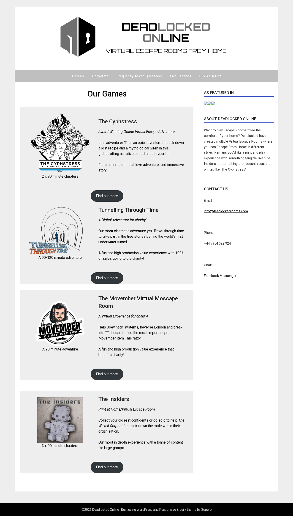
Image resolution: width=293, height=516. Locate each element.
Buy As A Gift (210, 76)
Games (78, 76)
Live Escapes (180, 76)
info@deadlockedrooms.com (226, 211)
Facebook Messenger (220, 276)
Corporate (100, 76)
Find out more (107, 196)
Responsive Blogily (172, 509)
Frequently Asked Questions (139, 76)
